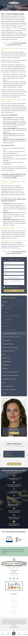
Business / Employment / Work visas (10, 347)
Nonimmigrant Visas (8, 319)
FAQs (14, 603)
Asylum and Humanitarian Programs (10, 372)
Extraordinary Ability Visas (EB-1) (9, 379)
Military (3, 382)
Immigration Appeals (6, 361)
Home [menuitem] (8, 634)
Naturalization (5, 368)
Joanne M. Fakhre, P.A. (14, 28)
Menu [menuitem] (2, 634)
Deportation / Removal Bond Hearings (10, 375)
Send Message (14, 290)
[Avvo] (17, 578)
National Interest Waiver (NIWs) (9, 389)
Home (14, 596)
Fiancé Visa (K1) (7, 322)
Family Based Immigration (7, 343)
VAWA (3, 354)
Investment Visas (7, 308)
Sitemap (14, 609)
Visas (4, 305)
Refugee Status (5, 365)
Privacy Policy (14, 611)
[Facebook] (14, 578)
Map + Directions (14, 575)
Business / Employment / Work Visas (12, 315)
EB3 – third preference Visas (10, 333)
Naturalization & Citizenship (8, 351)
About (14, 598)
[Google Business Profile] (10, 578)
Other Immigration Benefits (8, 386)
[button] (24, 344)
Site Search (14, 607)
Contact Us (14, 613)
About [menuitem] (19, 634)
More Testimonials (14, 463)
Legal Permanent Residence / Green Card (11, 336)
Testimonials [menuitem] (25, 634)
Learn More (14, 433)
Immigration (5, 301)
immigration (3, 28)
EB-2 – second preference (9, 329)
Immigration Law (14, 600)
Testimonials (14, 605)
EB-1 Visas (6, 326)
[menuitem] (13, 633)
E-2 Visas (6, 312)
